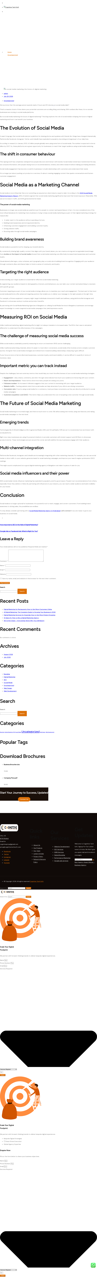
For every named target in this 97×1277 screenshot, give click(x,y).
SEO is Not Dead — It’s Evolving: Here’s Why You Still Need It (24, 621)
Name (2, 565)
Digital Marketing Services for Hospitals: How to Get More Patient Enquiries (29, 615)
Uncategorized (9, 101)
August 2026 (8, 654)
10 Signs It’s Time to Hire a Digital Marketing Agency (21, 618)
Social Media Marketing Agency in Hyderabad (44, 511)
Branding (7, 674)
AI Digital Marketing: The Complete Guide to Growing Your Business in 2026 (30, 612)
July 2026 (7, 657)
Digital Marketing (9, 677)
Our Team (37, 851)
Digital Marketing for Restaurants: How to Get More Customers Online (28, 609)
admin (6, 94)
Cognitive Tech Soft (36, 881)
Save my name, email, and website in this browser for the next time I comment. (29, 579)
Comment (4, 561)
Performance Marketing (62, 858)
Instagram (7, 857)
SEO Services (58, 849)
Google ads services (61, 861)
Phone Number (5, 963)
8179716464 (4, 839)
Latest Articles (39, 854)
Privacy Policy (38, 857)
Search (2, 587)
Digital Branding (59, 855)
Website (3, 574)
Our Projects (38, 848)
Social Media (8, 683)
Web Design (8, 688)
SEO (5, 680)
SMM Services (59, 852)
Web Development (10, 691)
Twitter (6, 854)
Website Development (62, 847)
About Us (37, 845)
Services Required (6, 969)
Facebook (7, 851)
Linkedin (6, 860)
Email (2, 570)
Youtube (7, 863)
